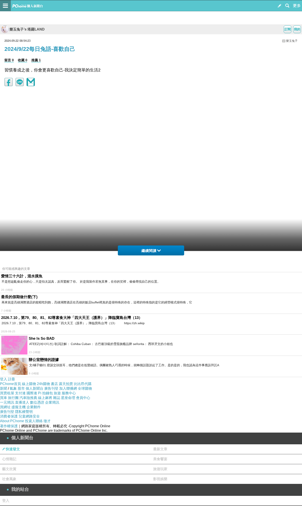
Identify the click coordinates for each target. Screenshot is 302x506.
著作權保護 (9, 426)
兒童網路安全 (29, 416)
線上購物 (29, 384)
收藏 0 (22, 60)
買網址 (5, 407)
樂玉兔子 (292, 40)
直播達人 (22, 402)
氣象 (13, 388)
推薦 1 (36, 60)
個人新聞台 (34, 388)
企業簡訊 (52, 402)
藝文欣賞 (9, 469)
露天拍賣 (66, 384)
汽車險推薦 (28, 398)
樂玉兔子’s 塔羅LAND (27, 29)
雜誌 (56, 398)
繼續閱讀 (149, 251)
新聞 (3, 388)
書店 (54, 384)
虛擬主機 (18, 407)
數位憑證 (37, 402)
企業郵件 (34, 407)
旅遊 (57, 393)
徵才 (47, 421)
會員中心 (83, 398)
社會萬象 (9, 479)
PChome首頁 (10, 384)
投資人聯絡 (34, 421)
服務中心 (69, 393)
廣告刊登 (51, 388)
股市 (21, 388)
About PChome (12, 421)
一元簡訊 (7, 402)
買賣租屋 (7, 393)
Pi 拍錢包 (45, 393)
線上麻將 (45, 398)
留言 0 (9, 60)
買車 (3, 398)
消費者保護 (9, 416)
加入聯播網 (68, 388)
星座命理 (68, 398)
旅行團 (13, 398)
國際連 (32, 393)
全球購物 (85, 388)
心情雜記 (9, 459)
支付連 (20, 393)
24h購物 (43, 384)
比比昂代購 (83, 384)
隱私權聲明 (24, 412)
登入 (3, 379)
